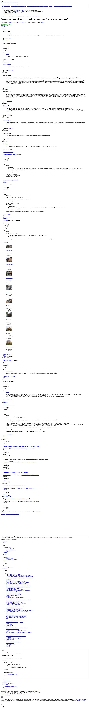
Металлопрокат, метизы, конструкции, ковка (16, 616)
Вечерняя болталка (10, 639)
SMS (4, 494)
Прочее (7, 631)
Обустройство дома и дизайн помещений (15, 597)
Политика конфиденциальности (10, 687)
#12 (4, 355)
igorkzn (4, 356)
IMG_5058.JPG (8, 319)
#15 (4, 435)
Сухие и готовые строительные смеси (14, 608)
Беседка (7, 640)
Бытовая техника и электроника (13, 633)
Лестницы (8, 596)
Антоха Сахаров (6, 475)
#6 (3, 116)
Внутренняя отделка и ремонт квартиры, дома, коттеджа (18, 585)
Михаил (5, 106)
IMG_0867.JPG (8, 291)
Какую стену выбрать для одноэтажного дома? (16, 499)
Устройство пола (9, 580)
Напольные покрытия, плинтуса (13, 588)
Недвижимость (9, 634)
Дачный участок (9, 623)
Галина (5, 75)
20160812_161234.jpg (9, 278)
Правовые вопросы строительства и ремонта (16, 636)
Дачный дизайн (9, 625)
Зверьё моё (8, 645)
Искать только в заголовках (14, 653)
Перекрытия (8, 579)
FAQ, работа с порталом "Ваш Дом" (14, 638)
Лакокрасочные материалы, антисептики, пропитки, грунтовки (20, 610)
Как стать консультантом (6, 24)
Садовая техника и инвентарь (12, 629)
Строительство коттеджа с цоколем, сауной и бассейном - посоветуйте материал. (26, 459)
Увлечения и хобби (10, 643)
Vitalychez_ (5, 461)
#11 (4, 215)
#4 (3, 88)
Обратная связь (6, 679)
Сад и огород (9, 624)
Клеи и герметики (10, 612)
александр (6, 64)
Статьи (4, 560)
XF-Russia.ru (7, 695)
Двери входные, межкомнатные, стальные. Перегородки (18, 590)
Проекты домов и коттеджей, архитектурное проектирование (19, 576)
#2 (3, 60)
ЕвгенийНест (6, 507)
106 (6, 366)
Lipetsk (7, 54)
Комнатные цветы (10, 626)
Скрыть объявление (7, 13)
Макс (4, 31)
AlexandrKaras (7, 360)
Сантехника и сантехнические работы (14, 602)
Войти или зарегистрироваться (9, 2)
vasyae (5, 185)
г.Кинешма (8, 195)
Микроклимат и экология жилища (13, 594)
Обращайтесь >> (18, 12)
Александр (6, 120)
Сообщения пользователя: (7, 655)
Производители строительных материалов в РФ (16, 617)
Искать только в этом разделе (14, 665)
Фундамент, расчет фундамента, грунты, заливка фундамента (19, 577)
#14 (4, 401)
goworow (5, 381)
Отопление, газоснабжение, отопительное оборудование (18, 599)
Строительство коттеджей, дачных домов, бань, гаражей (18, 575)
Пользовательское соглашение (10, 686)
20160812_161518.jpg (9, 264)
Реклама (5, 682)
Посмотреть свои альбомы (11, 559)
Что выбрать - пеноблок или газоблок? (14, 485)
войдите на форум (36, 15)
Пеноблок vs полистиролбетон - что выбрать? (16, 472)
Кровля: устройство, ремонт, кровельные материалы (17, 584)
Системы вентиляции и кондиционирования (16, 603)
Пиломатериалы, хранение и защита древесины (16, 615)
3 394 (7, 160)
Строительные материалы (11, 606)
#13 (4, 377)
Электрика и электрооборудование (13, 604)
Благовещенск (9, 371)
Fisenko (4, 488)
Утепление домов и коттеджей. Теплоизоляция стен (17, 582)
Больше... (6, 675)
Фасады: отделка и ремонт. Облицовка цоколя (16, 583)
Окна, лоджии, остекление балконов (14, 592)
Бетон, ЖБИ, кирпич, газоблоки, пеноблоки (15, 581)
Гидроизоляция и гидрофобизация (13, 609)
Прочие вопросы (9, 637)
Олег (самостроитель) (9, 154)
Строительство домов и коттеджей (13, 574)
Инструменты (9, 620)
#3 (3, 71)
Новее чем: (4, 660)
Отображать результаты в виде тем (18, 667)
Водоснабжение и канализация (13, 601)
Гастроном (8, 646)
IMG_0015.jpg (8, 333)
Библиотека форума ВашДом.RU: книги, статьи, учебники (19, 632)
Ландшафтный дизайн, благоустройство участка (16, 627)
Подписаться (8, 551)
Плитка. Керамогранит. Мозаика (13, 591)
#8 (3, 140)
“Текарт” (37, 691)
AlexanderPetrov (6, 501)
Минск (7, 392)
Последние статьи (10, 567)
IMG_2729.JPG (8, 305)
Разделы (5, 568)
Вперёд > (4, 26)
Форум (4, 542)
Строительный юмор (10, 644)
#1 (3, 39)
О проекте (5, 684)
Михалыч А (6, 43)
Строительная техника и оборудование (14, 622)
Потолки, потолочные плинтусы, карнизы (15, 589)
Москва (7, 165)
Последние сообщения (11, 549)
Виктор (5, 144)
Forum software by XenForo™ (13, 693)
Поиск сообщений (10, 548)
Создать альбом (9, 558)
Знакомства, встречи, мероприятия (13, 641)
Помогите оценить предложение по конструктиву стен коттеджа (21, 446)
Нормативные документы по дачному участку (16, 630)
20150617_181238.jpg (9, 250)
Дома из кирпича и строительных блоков (17, 22)
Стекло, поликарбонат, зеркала (12, 595)
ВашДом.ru (5, 541)
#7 (3, 129)
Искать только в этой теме (14, 664)
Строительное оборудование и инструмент (15, 619)
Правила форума (7, 680)
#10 (4, 181)
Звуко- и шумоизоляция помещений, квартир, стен (17, 611)
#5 (3, 102)
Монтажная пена (9, 613)
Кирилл (5, 133)
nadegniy (5, 216)
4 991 (7, 226)
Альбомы (5, 552)
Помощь (5, 689)
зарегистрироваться (19, 10)
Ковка (7, 618)
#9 (3, 150)
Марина (5, 91)
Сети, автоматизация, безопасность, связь (15, 605)
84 (6, 49)
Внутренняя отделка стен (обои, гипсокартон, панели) (18, 587)
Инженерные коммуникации (12, 598)
